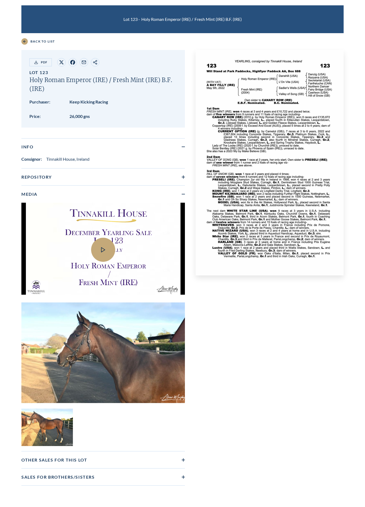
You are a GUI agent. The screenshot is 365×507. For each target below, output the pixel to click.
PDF (44, 62)
